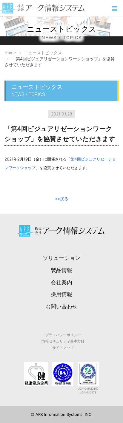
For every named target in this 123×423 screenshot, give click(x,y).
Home (10, 52)
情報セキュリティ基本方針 (62, 341)
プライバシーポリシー (63, 335)
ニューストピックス (43, 52)
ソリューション (61, 258)
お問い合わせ (61, 306)
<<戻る (61, 198)
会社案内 (61, 282)
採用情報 (61, 294)
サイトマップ (63, 347)
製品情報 (61, 270)
